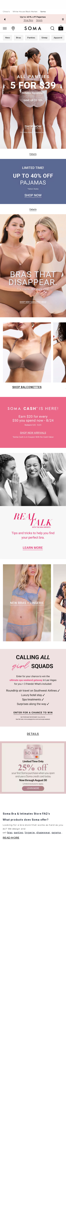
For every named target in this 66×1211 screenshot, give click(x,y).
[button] (61, 28)
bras (9, 832)
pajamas (57, 832)
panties (18, 832)
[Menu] (5, 28)
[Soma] (33, 28)
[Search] (52, 28)
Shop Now (28, 20)
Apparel (58, 37)
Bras (18, 37)
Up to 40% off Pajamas (33, 17)
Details (33, 733)
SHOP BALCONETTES (27, 387)
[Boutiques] (13, 28)
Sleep (44, 37)
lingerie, (30, 832)
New (7, 37)
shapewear (43, 832)
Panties (31, 37)
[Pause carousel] (63, 19)
